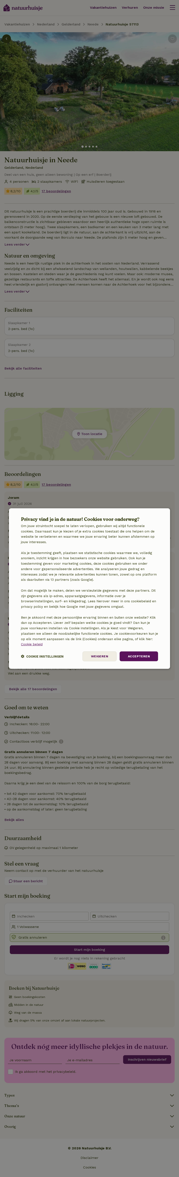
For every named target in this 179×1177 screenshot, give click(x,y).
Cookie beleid (32, 644)
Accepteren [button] (139, 656)
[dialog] (89, 588)
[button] (42, 656)
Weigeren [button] (99, 656)
